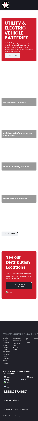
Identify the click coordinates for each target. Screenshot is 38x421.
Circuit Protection (6, 346)
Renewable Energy (6, 359)
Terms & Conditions (21, 409)
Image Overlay (7, 77)
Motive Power (17, 341)
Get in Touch (10, 234)
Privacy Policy (9, 409)
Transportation (17, 338)
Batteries (5, 338)
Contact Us (12, 55)
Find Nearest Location (20, 285)
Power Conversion (6, 341)
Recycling (5, 363)
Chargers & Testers (6, 355)
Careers (28, 342)
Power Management (6, 350)
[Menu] (35, 5)
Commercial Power (16, 344)
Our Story (27, 339)
